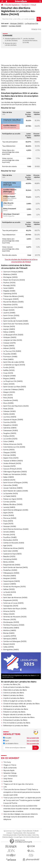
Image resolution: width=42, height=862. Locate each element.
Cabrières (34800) (9, 428)
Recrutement (31, 833)
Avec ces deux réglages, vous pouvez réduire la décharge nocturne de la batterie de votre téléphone (20, 816)
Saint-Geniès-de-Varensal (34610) (15, 567)
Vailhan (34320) (9, 589)
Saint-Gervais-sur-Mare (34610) (14, 387)
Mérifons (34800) (9, 630)
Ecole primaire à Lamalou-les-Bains (16, 687)
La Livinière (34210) (10, 439)
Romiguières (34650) (11, 650)
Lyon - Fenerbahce (10, 776)
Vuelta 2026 (7, 781)
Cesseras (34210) (9, 466)
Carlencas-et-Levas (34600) (13, 603)
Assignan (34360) (9, 578)
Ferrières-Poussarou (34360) (13, 625)
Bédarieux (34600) (10, 274)
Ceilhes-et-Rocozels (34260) (13, 543)
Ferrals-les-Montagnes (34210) (14, 587)
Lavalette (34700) (9, 636)
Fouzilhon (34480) (9, 537)
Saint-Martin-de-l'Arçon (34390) (14, 609)
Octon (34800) (8, 441)
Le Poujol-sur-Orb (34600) (13, 381)
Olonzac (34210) (9, 326)
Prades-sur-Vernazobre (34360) (14, 474)
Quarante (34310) (9, 318)
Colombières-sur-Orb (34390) (14, 447)
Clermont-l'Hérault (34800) (13, 272)
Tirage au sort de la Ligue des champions (18, 784)
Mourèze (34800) (9, 576)
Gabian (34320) (8, 384)
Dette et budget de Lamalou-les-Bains (17, 701)
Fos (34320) (7, 595)
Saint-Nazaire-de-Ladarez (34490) (15, 491)
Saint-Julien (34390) (10, 551)
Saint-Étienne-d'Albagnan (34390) (15, 510)
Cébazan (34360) (9, 411)
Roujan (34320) (8, 310)
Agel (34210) (7, 546)
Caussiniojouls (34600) (11, 581)
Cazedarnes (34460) (10, 400)
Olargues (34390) (9, 452)
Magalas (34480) (9, 291)
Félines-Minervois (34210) (12, 444)
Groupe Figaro (18, 837)
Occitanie (25, 5)
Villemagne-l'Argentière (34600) (15, 472)
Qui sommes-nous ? (10, 831)
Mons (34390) (8, 403)
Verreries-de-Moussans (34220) (14, 617)
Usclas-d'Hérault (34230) (12, 463)
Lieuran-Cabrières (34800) (12, 488)
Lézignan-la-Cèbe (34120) (12, 340)
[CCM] (31, 846)
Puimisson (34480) (10, 357)
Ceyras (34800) (8, 346)
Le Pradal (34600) (9, 496)
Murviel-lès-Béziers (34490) (13, 302)
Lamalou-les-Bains (28, 38)
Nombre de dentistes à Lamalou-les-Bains (19, 717)
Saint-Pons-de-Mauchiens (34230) (16, 406)
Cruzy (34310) (8, 373)
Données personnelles (10, 835)
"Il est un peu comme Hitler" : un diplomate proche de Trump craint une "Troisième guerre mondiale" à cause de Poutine (22, 800)
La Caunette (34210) (10, 493)
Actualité (8, 738)
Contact (9, 833)
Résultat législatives (12, 5)
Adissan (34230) (9, 348)
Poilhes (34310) (8, 436)
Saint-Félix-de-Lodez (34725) (13, 362)
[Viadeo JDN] (31, 855)
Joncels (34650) (9, 532)
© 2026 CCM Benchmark (31, 837)
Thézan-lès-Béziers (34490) (13, 296)
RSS (24, 833)
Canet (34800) (8, 288)
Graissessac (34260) (10, 430)
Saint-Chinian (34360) (11, 316)
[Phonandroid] (31, 859)
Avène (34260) (8, 515)
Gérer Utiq (35, 835)
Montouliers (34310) (10, 540)
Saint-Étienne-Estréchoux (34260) (15, 529)
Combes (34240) (15, 26)
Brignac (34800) (9, 379)
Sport (7, 741)
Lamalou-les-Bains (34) (11, 684)
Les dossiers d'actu (11, 743)
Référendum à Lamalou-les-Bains (15, 726)
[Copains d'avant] (11, 855)
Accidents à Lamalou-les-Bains (14, 706)
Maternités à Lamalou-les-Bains (15, 690)
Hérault (33, 5)
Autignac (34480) (9, 376)
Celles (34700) (8, 647)
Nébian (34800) (9, 332)
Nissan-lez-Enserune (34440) (14, 280)
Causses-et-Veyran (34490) (13, 420)
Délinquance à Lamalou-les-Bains (15, 709)
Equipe (19, 831)
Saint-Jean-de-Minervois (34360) (15, 598)
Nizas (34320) (8, 409)
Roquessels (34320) (10, 600)
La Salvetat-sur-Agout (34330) (14, 365)
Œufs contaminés (10, 768)
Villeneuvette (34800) (11, 628)
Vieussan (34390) (9, 526)
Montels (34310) (9, 535)
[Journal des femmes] (11, 846)
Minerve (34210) (9, 611)
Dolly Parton (8, 779)
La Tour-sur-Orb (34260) (12, 351)
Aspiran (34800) (9, 329)
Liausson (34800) (9, 584)
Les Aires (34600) (9, 417)
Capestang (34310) (10, 294)
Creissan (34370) (9, 343)
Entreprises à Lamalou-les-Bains (15, 720)
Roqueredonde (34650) (11, 565)
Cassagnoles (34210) (10, 606)
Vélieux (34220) (8, 614)
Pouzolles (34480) (9, 354)
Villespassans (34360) (11, 573)
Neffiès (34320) (8, 370)
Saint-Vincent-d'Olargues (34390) (15, 483)
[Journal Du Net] (11, 850)
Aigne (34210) (8, 513)
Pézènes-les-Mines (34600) (13, 548)
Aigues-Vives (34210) (10, 458)
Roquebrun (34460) (10, 425)
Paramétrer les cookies (24, 835)
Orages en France (9, 765)
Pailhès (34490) (9, 414)
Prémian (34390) (9, 455)
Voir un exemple (33, 738)
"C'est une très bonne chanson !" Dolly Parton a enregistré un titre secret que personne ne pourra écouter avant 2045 (21, 792)
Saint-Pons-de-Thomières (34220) (16, 324)
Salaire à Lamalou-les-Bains (13, 695)
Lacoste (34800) (9, 507)
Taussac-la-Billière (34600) (13, 461)
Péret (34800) (8, 359)
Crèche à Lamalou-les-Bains (13, 693)
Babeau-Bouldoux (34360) (12, 504)
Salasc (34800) (8, 477)
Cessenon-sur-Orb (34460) (13, 307)
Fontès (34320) (8, 367)
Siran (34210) (7, 395)
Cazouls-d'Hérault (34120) (12, 469)
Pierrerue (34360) (9, 518)
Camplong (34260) (10, 559)
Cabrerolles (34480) (10, 485)
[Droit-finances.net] (31, 851)
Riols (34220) (8, 398)
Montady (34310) (9, 285)
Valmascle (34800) (10, 639)
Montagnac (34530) (10, 277)
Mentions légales (8, 837)
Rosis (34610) (8, 521)
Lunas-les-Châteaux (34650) (13, 389)
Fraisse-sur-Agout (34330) (12, 499)
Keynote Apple (8, 770)
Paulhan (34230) (9, 283)
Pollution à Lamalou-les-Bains (14, 712)
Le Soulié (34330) (9, 592)
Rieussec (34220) (9, 619)
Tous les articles (17, 833)
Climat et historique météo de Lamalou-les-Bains (21, 704)
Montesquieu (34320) (11, 622)
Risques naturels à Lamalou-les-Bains (17, 715)
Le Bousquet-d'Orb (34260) (13, 335)
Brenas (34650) (8, 633)
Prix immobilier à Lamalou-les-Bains (16, 723)
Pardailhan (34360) (10, 570)
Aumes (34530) (8, 450)
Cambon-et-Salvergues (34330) (14, 641)
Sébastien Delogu (9, 773)
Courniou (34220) (9, 422)
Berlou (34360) (8, 562)
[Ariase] (11, 859)
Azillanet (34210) (9, 480)
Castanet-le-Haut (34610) (12, 554)
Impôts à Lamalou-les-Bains (13, 698)
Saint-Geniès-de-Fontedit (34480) (15, 321)
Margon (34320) (9, 392)
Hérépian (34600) (16, 23)
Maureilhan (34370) (10, 305)
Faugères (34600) (9, 433)
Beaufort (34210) (9, 556)
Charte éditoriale (27, 831)
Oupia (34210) (8, 524)
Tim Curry (7, 762)
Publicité (35, 831)
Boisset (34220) (9, 644)
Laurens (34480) (9, 313)
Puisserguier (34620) (10, 299)
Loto (5, 787)
